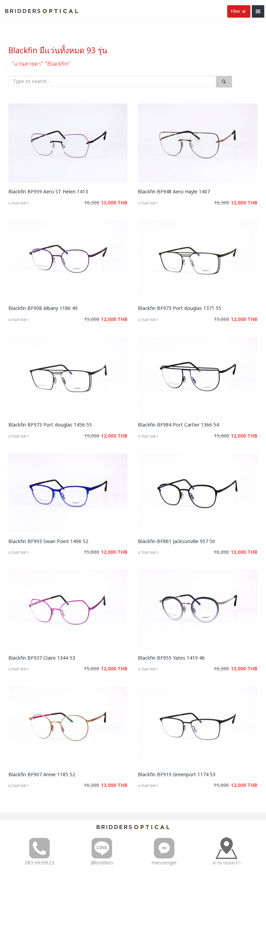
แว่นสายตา (18, 203)
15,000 (91, 319)
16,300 (91, 202)
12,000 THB (114, 319)
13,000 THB (114, 202)
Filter (236, 11)
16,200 (221, 552)
